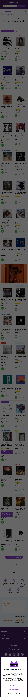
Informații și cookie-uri (14, 693)
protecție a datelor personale (13, 682)
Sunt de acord (14, 686)
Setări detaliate (14, 690)
